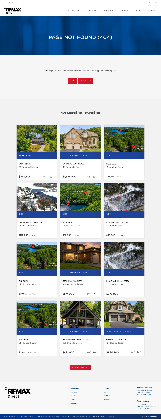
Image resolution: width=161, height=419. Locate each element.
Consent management (108, 416)
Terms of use (95, 416)
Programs (74, 403)
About (73, 396)
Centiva (153, 416)
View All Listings (80, 367)
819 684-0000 (145, 395)
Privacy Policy (85, 416)
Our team (91, 11)
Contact (152, 11)
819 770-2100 (145, 408)
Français (107, 399)
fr (156, 2)
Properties (73, 11)
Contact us (12, 2)
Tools (73, 399)
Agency (107, 11)
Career (124, 11)
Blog (138, 11)
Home (72, 81)
